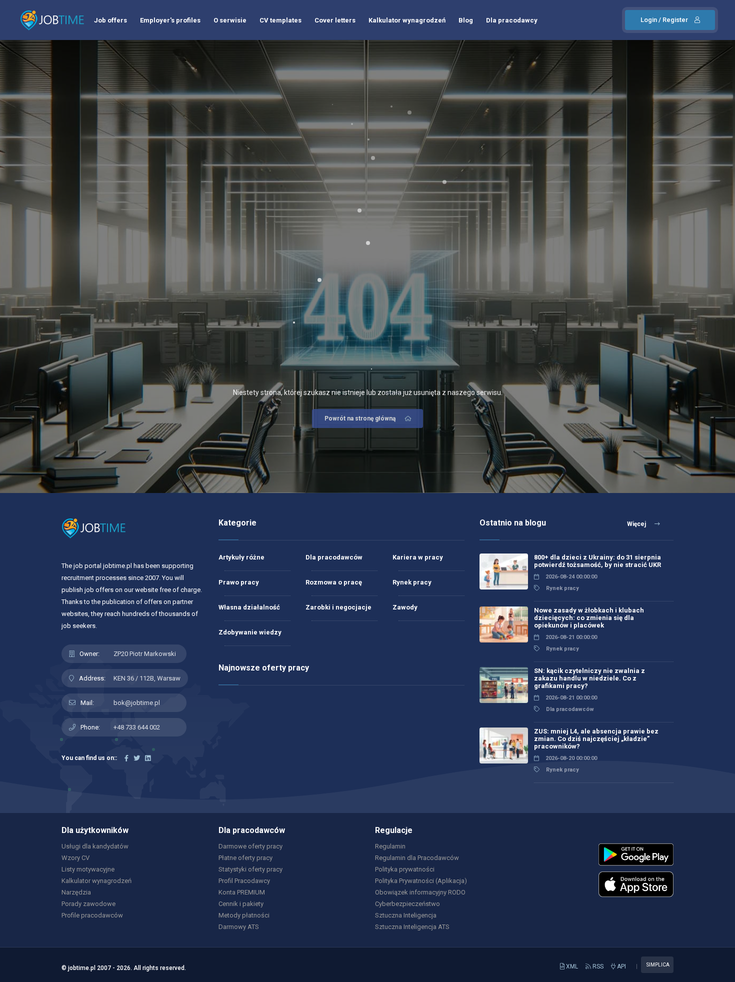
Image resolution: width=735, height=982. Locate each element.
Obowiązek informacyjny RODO (420, 892)
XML (571, 966)
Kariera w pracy (417, 557)
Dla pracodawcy (512, 20)
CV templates (281, 20)
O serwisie (230, 20)
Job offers (110, 20)
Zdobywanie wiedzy (250, 632)
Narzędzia (76, 892)
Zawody (405, 607)
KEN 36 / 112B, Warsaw (147, 678)
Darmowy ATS (238, 926)
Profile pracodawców (92, 915)
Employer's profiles (170, 20)
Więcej (637, 524)
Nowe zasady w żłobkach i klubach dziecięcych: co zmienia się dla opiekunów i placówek (589, 617)
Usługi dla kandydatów (95, 846)
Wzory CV (76, 858)
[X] (137, 758)
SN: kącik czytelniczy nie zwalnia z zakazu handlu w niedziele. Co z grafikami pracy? (589, 678)
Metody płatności (244, 915)
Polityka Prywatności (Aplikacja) (421, 880)
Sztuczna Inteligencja (405, 915)
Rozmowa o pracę (334, 582)
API (621, 966)
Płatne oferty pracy (245, 858)
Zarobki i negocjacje (339, 607)
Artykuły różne (241, 557)
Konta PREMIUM (241, 892)
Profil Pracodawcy (244, 880)
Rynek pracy (412, 582)
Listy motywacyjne (88, 869)
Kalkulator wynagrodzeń (407, 20)
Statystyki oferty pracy (250, 869)
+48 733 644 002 (137, 727)
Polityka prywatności (404, 869)
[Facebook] (126, 758)
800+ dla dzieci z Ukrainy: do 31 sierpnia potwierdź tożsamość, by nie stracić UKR (597, 561)
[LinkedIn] (147, 758)
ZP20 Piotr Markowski (145, 654)
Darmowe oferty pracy (250, 846)
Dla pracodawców (334, 557)
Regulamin (390, 846)
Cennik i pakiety (241, 904)
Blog (465, 20)
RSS (597, 966)
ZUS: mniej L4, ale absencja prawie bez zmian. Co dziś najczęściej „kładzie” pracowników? (596, 739)
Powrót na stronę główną (360, 418)
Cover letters (335, 20)
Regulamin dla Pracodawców (417, 858)
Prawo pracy (238, 582)
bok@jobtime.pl (137, 702)
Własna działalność (249, 607)
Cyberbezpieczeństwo (407, 904)
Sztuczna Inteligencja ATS (412, 926)
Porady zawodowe (89, 904)
